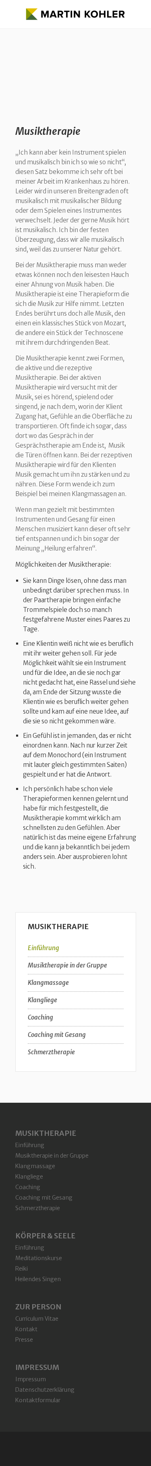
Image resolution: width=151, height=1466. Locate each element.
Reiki (21, 1268)
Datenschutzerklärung (44, 1389)
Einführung (43, 948)
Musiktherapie (48, 131)
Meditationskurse (38, 1258)
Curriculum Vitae (36, 1318)
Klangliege (42, 1000)
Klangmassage (48, 982)
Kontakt (26, 1329)
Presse (24, 1339)
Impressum (30, 1379)
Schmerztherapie (51, 1052)
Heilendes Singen (38, 1279)
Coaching (40, 1017)
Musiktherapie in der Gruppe (67, 965)
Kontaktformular (37, 1400)
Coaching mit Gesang (57, 1035)
